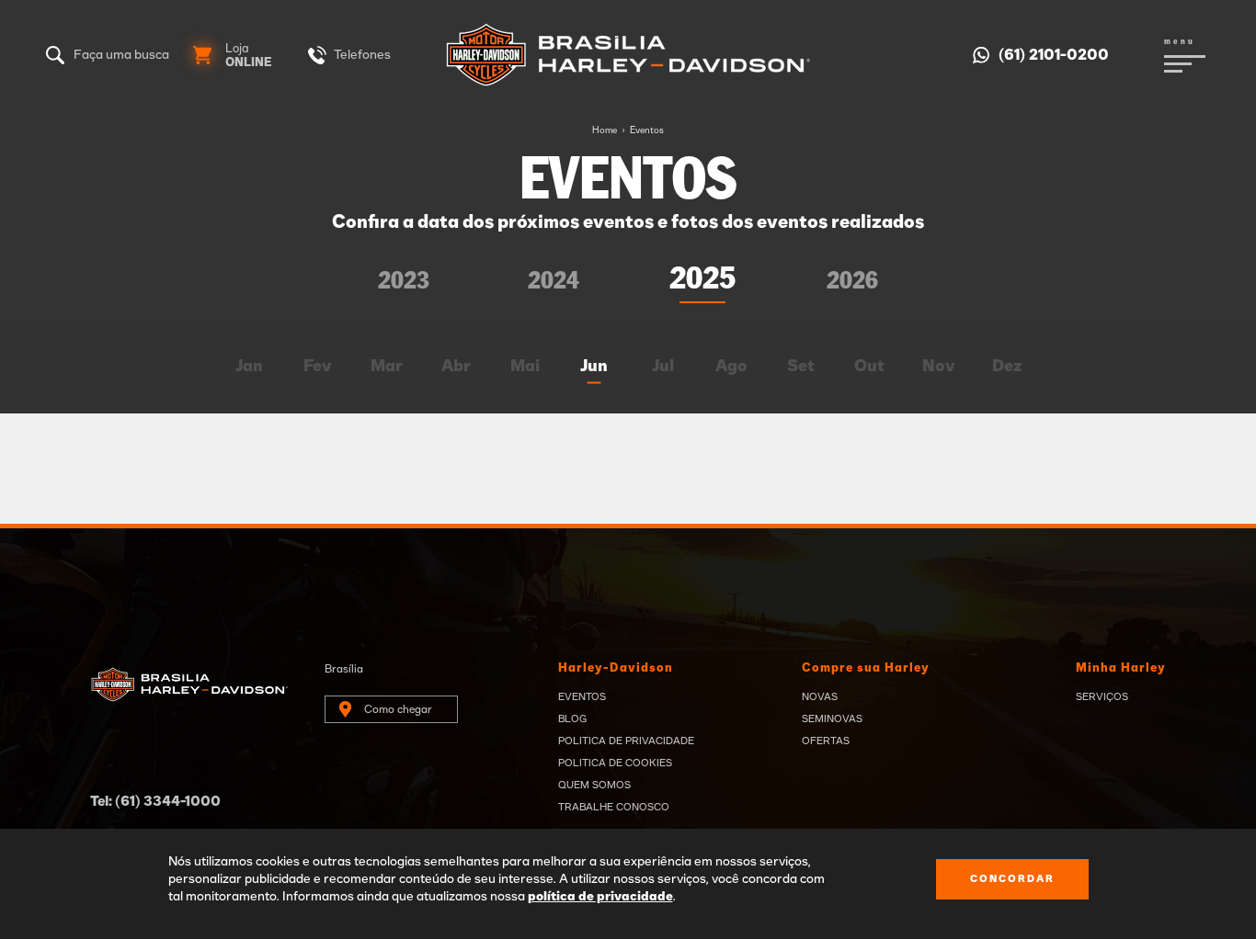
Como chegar (398, 709)
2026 (852, 281)
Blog (572, 719)
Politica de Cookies (615, 763)
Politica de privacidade (626, 741)
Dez (1007, 366)
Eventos (647, 130)
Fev (317, 366)
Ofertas (826, 741)
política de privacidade (600, 896)
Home (604, 130)
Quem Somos (594, 785)
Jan (249, 366)
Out (869, 366)
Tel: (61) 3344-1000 (155, 802)
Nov (938, 366)
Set (801, 366)
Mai (525, 366)
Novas (820, 697)
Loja (248, 56)
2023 (403, 281)
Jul (663, 366)
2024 (553, 281)
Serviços (1102, 697)
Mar (387, 366)
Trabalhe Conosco (613, 807)
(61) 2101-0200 (1054, 55)
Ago (731, 366)
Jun (594, 366)
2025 (702, 279)
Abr (456, 366)
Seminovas (832, 719)
